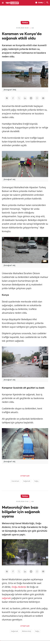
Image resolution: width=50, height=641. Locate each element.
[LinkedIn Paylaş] (25, 98)
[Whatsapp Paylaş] (37, 98)
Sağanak (26, 481)
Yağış (36, 481)
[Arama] (47, 2)
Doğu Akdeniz (19, 586)
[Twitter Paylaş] (19, 98)
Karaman (15, 481)
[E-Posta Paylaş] (43, 98)
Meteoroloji (26, 631)
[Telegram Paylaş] (31, 98)
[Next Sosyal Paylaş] (7, 98)
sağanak (6, 598)
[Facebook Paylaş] (13, 98)
